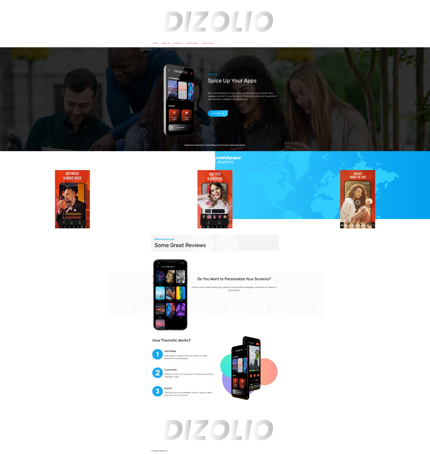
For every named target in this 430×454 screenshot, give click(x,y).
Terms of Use (207, 43)
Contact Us (178, 43)
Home (155, 43)
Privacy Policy (192, 43)
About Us (165, 43)
